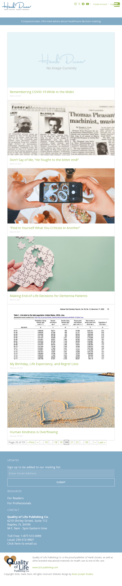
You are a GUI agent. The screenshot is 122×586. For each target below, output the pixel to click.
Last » (101, 442)
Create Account (100, 4)
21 (71, 442)
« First (30, 442)
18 (55, 442)
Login (112, 4)
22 (77, 442)
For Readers (15, 498)
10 (46, 442)
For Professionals (19, 503)
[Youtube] (87, 4)
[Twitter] (79, 4)
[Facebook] (83, 4)
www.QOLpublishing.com (45, 567)
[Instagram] (75, 4)
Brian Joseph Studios (82, 574)
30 (86, 442)
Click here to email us (22, 543)
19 (61, 442)
